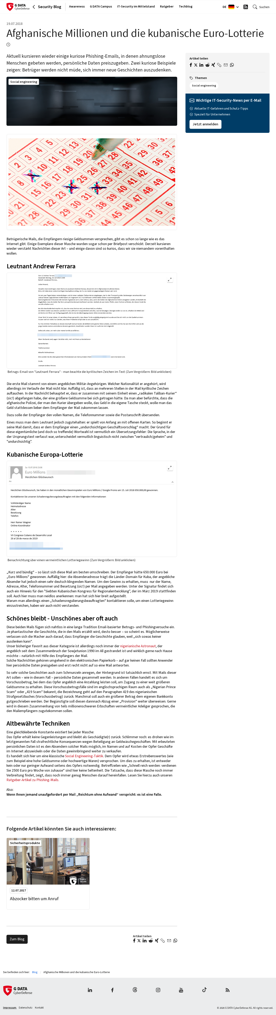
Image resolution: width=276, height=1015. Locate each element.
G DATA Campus (101, 6)
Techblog (185, 6)
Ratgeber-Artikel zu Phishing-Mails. (32, 780)
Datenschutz (26, 1008)
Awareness (77, 6)
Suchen (264, 7)
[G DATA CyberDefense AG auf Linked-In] (90, 990)
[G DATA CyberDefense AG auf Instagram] (158, 990)
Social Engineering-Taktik (83, 756)
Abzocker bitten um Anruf (34, 899)
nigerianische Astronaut (138, 646)
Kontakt (39, 1008)
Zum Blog (17, 939)
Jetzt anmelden (205, 124)
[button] (134, 941)
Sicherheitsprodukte (25, 843)
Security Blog (49, 7)
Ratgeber (167, 6)
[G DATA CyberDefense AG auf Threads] (135, 990)
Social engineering (23, 82)
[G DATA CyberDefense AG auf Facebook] (112, 990)
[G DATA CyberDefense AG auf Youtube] (181, 990)
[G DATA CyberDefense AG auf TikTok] (204, 990)
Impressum (10, 1008)
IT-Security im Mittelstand (136, 6)
